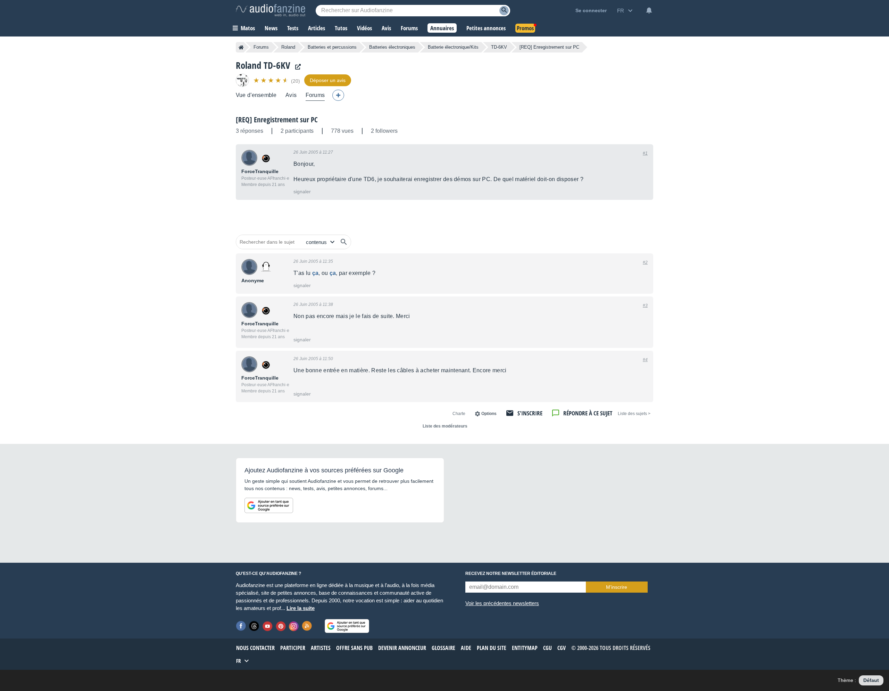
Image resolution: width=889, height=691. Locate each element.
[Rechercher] (344, 242)
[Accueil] (241, 47)
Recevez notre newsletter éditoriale (510, 573)
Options (489, 413)
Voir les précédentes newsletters (502, 603)
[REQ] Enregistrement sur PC (277, 119)
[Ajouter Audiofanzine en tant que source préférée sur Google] (268, 505)
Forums (261, 47)
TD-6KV (499, 47)
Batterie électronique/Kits (453, 47)
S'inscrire (529, 413)
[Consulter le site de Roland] (296, 67)
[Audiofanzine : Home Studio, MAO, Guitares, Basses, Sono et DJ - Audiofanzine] (270, 10)
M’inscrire (616, 587)
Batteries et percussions (332, 47)
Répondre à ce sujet (587, 413)
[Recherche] (504, 10)
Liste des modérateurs (445, 426)
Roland (288, 47)
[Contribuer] (338, 95)
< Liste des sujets (634, 413)
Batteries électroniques (392, 47)
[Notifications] (649, 10)
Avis (291, 95)
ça (315, 273)
